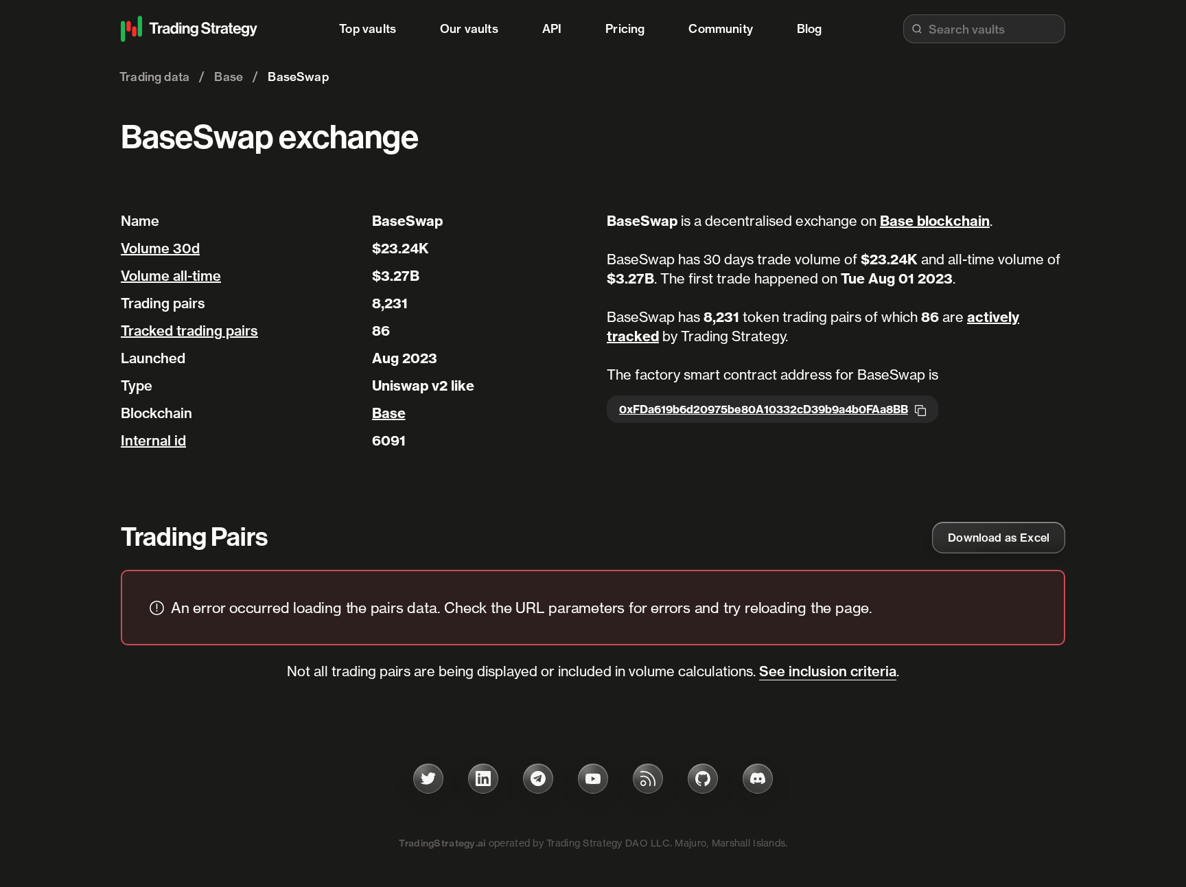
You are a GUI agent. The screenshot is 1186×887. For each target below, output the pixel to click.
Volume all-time (171, 275)
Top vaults (367, 28)
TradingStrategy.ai (442, 843)
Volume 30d (160, 248)
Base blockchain (935, 220)
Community (720, 28)
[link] (998, 537)
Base (389, 413)
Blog (809, 28)
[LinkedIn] (483, 778)
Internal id (153, 440)
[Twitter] (428, 778)
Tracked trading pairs (189, 330)
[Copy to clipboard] (920, 409)
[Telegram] (538, 778)
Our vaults (469, 28)
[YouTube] (593, 778)
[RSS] (648, 778)
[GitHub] (703, 778)
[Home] (189, 29)
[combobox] (984, 28)
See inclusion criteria (827, 671)
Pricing (624, 28)
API (552, 28)
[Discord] (758, 778)
